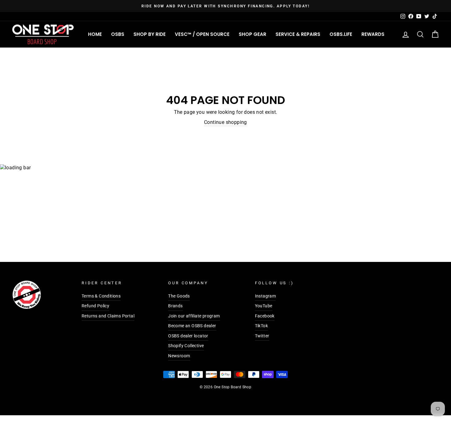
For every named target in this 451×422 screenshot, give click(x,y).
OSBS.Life (341, 34)
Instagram (265, 295)
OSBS (117, 34)
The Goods (179, 295)
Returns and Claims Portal (108, 315)
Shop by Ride (149, 34)
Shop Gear (252, 34)
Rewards (372, 34)
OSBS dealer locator (188, 335)
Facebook (265, 315)
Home (95, 34)
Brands (175, 305)
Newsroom (179, 355)
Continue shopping (225, 122)
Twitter (262, 335)
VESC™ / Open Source (202, 34)
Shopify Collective (186, 345)
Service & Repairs (298, 34)
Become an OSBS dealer (192, 325)
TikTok (261, 325)
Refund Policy (95, 305)
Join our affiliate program (194, 315)
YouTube (263, 305)
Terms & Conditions (101, 295)
